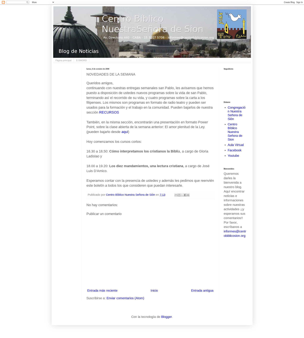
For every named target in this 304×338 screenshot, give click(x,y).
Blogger (166, 317)
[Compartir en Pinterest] (188, 195)
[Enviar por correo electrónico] (176, 195)
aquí (124, 132)
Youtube (233, 155)
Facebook (234, 150)
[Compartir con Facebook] (185, 195)
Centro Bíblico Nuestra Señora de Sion (235, 132)
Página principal (63, 60)
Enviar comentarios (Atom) (125, 298)
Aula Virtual (236, 145)
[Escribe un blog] (179, 195)
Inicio (154, 290)
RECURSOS (109, 112)
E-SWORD (81, 60)
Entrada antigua (202, 290)
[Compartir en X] (182, 195)
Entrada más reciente (102, 290)
